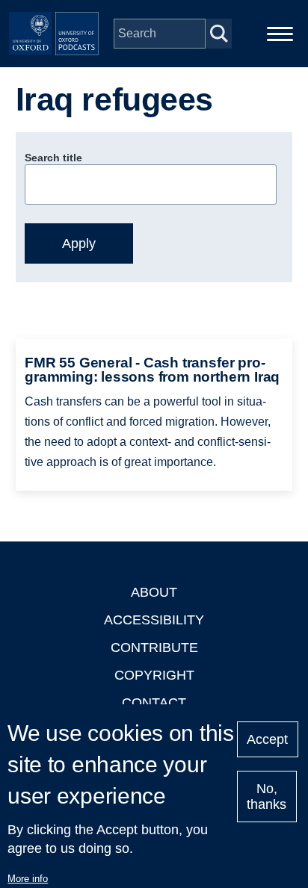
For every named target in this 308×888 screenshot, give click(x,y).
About (154, 592)
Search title (53, 158)
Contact (154, 702)
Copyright (154, 675)
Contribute (154, 647)
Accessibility (154, 619)
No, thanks (266, 796)
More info (27, 878)
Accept (267, 739)
